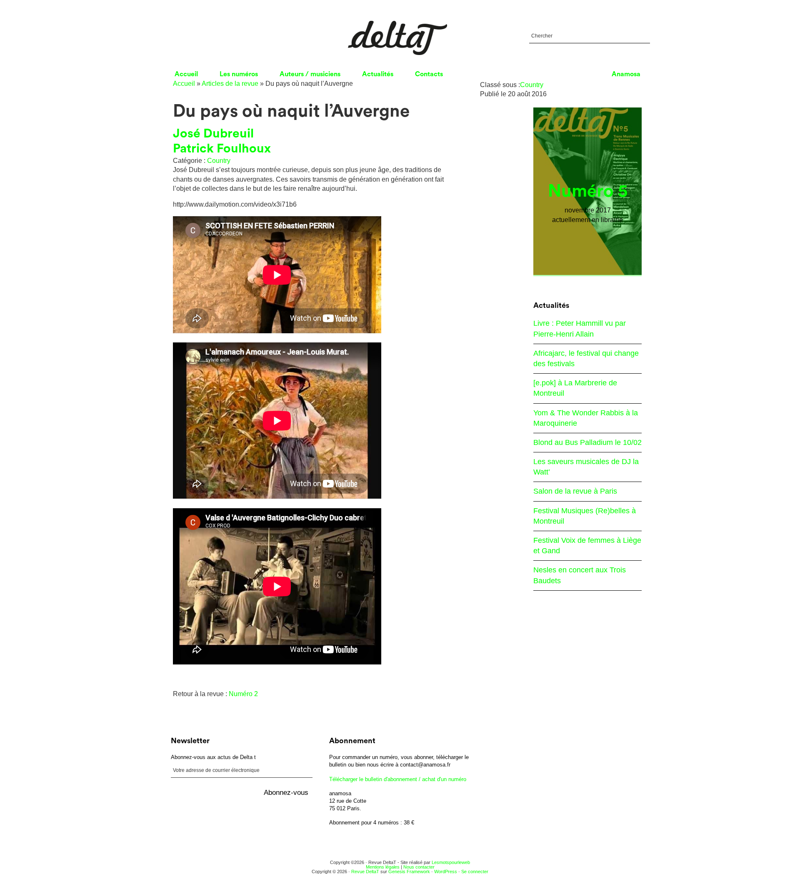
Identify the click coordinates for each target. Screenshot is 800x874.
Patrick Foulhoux (222, 148)
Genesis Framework (409, 871)
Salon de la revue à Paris (575, 491)
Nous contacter (419, 866)
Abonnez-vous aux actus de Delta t (213, 757)
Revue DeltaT (365, 871)
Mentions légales (383, 866)
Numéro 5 (588, 191)
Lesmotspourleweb (451, 862)
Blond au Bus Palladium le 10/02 (587, 442)
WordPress (445, 871)
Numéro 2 (243, 693)
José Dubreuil (213, 133)
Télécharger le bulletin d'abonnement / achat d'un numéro (397, 779)
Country (218, 160)
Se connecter (474, 871)
